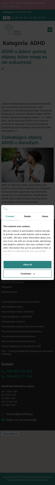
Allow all (27, 264)
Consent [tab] (10, 216)
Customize (26, 273)
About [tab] (45, 216)
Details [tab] (27, 216)
